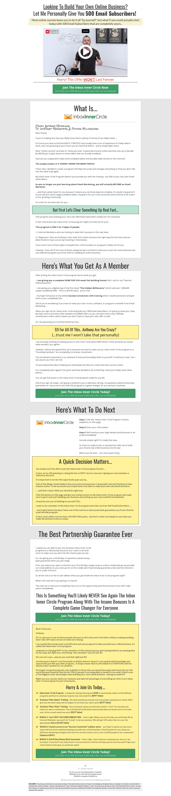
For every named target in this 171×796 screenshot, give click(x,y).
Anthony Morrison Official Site (103, 780)
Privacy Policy (84, 780)
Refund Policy (92, 780)
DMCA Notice (64, 780)
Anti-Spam (70, 780)
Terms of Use (77, 780)
